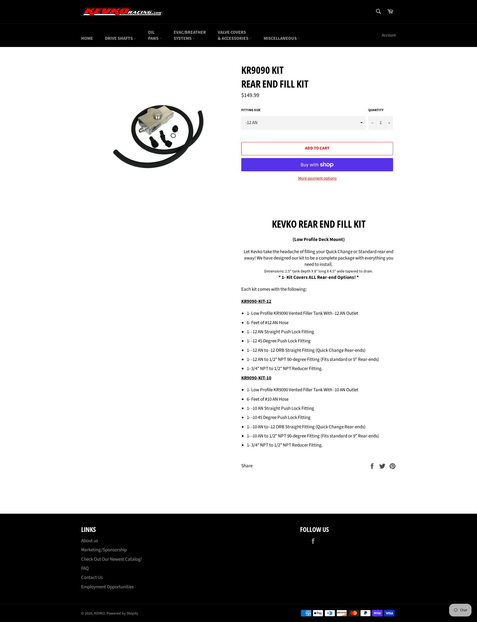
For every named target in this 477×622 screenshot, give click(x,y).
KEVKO (99, 613)
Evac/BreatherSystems (190, 35)
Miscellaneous (281, 38)
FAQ (85, 568)
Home (87, 38)
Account (389, 35)
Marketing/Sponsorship (104, 550)
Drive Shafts (119, 38)
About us (89, 540)
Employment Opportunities (107, 587)
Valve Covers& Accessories (233, 35)
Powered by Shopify (122, 613)
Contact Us (92, 577)
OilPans (153, 35)
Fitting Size (251, 110)
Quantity (375, 110)
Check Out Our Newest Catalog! (111, 559)
